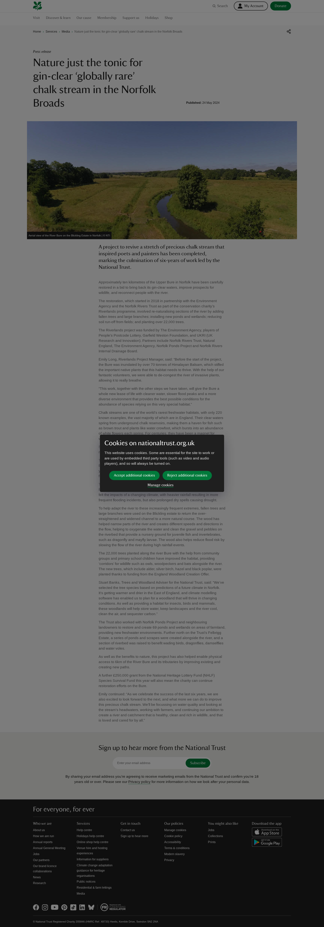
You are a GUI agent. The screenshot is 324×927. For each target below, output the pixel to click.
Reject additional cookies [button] (187, 475)
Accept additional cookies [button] (134, 475)
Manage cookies (160, 485)
